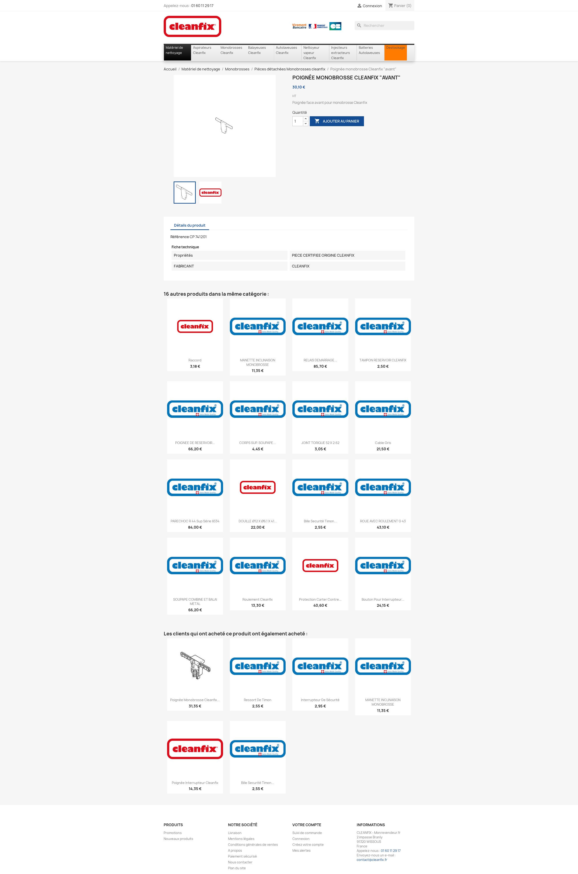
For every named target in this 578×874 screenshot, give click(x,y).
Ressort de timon (257, 700)
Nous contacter (240, 862)
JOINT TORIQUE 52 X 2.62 (320, 443)
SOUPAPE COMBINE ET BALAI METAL (195, 601)
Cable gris (383, 443)
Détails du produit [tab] (189, 225)
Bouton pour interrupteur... (383, 599)
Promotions (173, 833)
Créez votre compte (308, 844)
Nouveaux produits (178, 839)
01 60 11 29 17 (202, 5)
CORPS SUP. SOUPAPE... (257, 443)
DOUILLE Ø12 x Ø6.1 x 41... (258, 521)
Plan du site (237, 868)
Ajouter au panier (337, 121)
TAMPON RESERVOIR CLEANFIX (382, 360)
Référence (179, 237)
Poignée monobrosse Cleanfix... (195, 700)
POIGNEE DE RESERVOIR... (195, 443)
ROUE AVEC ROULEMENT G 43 (383, 521)
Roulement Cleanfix (257, 599)
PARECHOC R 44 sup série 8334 (195, 521)
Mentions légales (241, 839)
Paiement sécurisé (242, 856)
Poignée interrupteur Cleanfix (195, 783)
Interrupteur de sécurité (320, 700)
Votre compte (306, 824)
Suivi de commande (307, 833)
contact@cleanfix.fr (372, 860)
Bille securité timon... (320, 521)
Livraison (235, 833)
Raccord (195, 360)
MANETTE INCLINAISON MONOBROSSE (257, 362)
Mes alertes (301, 850)
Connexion (301, 839)
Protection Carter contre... (320, 599)
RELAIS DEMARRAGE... (320, 360)
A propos (235, 850)
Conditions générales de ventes (253, 844)
